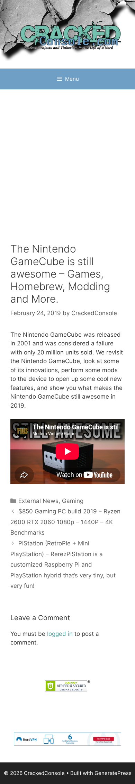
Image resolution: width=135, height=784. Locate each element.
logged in (60, 633)
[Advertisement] (67, 161)
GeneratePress (113, 773)
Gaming (72, 500)
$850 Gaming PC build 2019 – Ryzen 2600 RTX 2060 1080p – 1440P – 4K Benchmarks (65, 522)
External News (38, 500)
